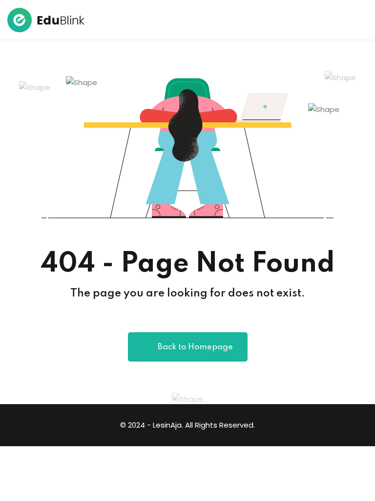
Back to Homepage (195, 347)
